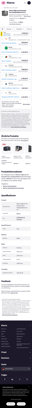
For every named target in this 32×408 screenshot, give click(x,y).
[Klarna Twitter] (19, 379)
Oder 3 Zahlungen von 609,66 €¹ (20, 34)
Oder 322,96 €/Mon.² (23, 71)
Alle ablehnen (10, 403)
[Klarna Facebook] (4, 379)
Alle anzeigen (24, 140)
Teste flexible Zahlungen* (15, 24)
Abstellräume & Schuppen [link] (11, 7)
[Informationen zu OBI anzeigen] (2, 39)
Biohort (19, 213)
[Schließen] (29, 387)
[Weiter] (28, 153)
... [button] (1, 7)
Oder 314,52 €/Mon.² (23, 44)
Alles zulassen (21, 403)
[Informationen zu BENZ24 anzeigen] (2, 84)
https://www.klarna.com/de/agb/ (18, 127)
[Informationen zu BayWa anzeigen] (2, 48)
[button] (5, 13)
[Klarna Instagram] (27, 379)
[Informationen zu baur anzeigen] (2, 93)
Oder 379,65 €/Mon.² (23, 80)
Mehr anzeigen (27, 16)
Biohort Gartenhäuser (9, 186)
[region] (16, 396)
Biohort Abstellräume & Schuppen (13, 188)
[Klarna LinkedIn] (12, 379)
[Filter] (2, 29)
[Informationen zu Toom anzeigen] (2, 57)
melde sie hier (14, 293)
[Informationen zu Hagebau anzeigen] (2, 75)
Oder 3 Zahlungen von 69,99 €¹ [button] (7, 163)
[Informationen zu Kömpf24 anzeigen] (2, 66)
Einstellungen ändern (16, 399)
